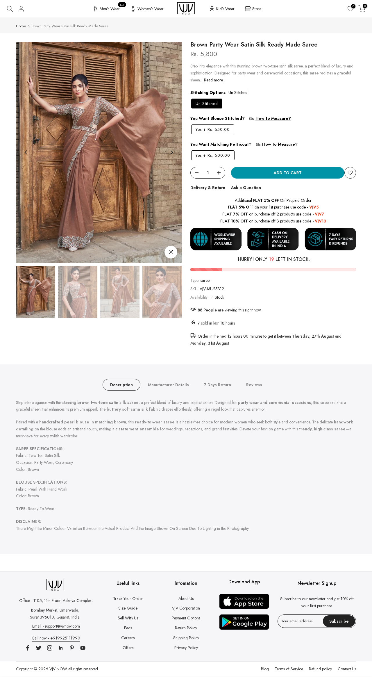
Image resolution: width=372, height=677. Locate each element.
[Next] (171, 152)
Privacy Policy (186, 648)
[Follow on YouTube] (82, 647)
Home (21, 26)
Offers (128, 648)
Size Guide (127, 608)
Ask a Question (246, 187)
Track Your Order (128, 598)
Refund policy (320, 669)
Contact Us (347, 669)
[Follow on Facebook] (27, 647)
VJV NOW (58, 669)
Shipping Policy (186, 638)
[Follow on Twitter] (38, 647)
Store (256, 9)
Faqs (128, 628)
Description (121, 384)
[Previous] (26, 152)
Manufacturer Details (168, 384)
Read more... (214, 80)
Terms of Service (289, 669)
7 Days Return (217, 384)
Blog (265, 669)
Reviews (254, 384)
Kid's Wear (225, 9)
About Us (186, 598)
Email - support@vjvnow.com (56, 626)
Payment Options (186, 618)
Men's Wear (112, 8)
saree (205, 280)
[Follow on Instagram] (49, 647)
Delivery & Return (207, 187)
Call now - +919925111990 (56, 638)
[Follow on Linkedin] (60, 647)
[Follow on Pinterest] (71, 647)
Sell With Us (128, 618)
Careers (128, 638)
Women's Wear (150, 9)
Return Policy (186, 628)
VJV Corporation (186, 608)
